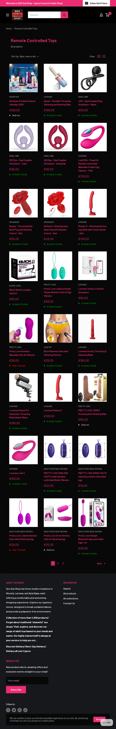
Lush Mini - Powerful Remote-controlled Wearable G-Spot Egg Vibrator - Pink (88, 165)
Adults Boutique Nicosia (55, 469)
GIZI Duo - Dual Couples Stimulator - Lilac (20, 162)
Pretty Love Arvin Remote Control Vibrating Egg (57, 537)
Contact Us (69, 603)
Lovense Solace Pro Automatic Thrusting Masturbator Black (19, 414)
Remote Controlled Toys (26, 28)
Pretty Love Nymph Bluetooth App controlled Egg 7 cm (90, 539)
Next (99, 563)
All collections (70, 598)
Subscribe (16, 689)
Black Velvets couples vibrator (20, 291)
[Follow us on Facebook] (8, 710)
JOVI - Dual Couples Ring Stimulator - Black (90, 103)
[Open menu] (7, 15)
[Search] (64, 15)
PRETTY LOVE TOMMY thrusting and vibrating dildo (92, 412)
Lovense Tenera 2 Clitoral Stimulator (91, 290)
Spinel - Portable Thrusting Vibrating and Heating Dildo (57, 103)
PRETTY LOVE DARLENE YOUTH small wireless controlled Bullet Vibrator (56, 477)
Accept (99, 719)
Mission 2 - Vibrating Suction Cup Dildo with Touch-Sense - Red (92, 230)
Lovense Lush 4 (17, 473)
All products (69, 593)
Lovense (48, 97)
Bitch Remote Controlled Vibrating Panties (56, 353)
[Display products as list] (104, 56)
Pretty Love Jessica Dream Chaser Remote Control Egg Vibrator (57, 292)
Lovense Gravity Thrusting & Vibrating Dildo (92, 353)
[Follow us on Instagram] (20, 710)
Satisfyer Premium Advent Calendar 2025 (22, 103)
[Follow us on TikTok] (25, 710)
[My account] (101, 15)
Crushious (14, 222)
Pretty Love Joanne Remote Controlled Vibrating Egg (23, 537)
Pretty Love (50, 284)
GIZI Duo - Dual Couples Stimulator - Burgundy (55, 162)
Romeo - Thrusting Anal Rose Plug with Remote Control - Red (20, 230)
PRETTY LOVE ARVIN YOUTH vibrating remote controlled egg (92, 477)
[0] (107, 15)
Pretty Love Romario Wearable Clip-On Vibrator (22, 353)
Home (9, 28)
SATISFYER (14, 97)
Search (67, 588)
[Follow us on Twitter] (14, 710)
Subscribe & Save (98, 3)
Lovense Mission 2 (53, 410)
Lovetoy (48, 347)
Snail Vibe (83, 97)
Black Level (15, 285)
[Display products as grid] (99, 56)
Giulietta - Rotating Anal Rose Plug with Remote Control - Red (56, 230)
